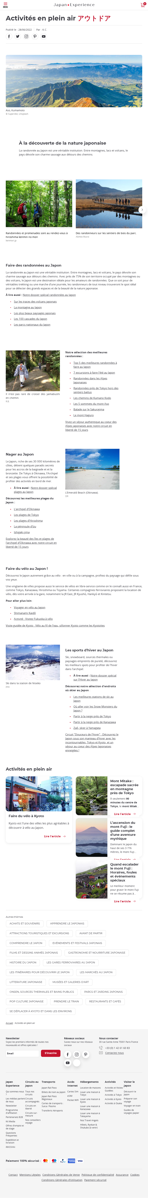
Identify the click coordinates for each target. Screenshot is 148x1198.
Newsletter (11, 1105)
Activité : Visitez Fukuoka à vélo (33, 619)
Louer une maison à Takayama (90, 1115)
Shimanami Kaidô (25, 613)
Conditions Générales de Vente (61, 1174)
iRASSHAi (10, 1147)
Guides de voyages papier (131, 1111)
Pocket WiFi (73, 1100)
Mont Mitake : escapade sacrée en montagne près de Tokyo (124, 787)
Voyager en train (132, 1105)
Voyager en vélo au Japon (29, 607)
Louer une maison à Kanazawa (90, 1107)
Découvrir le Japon (130, 1093)
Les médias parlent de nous (15, 1100)
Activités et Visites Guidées (114, 1089)
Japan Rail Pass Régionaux (49, 1098)
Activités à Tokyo (113, 1094)
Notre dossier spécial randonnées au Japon (49, 295)
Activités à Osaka (113, 1103)
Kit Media (10, 1121)
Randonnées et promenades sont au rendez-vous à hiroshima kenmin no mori (37, 236)
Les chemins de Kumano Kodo (92, 398)
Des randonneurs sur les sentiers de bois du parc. (106, 234)
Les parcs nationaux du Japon (32, 324)
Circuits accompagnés (32, 1100)
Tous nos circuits (29, 1093)
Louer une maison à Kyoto (90, 1100)
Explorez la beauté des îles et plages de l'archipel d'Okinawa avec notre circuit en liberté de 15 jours (31, 542)
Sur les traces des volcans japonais (35, 301)
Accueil (9, 1023)
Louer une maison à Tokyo (90, 1093)
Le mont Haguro (83, 415)
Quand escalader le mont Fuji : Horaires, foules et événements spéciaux (124, 872)
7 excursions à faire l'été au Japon (94, 372)
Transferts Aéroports (52, 1110)
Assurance (122, 1174)
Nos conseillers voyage (33, 1121)
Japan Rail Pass (49, 1087)
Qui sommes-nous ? (15, 1093)
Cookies (135, 1174)
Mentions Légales (30, 1174)
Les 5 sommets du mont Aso (91, 403)
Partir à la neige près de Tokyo (92, 716)
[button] (6, 210)
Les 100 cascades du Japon (30, 319)
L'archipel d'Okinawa (27, 509)
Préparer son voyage (130, 1100)
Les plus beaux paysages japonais (35, 313)
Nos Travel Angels (89, 1120)
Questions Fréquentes (11, 1134)
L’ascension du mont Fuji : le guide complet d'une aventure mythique (123, 831)
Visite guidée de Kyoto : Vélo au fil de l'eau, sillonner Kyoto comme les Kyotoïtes (55, 625)
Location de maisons (90, 1087)
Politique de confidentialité (98, 1174)
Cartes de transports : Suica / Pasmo (53, 1105)
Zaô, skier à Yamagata (87, 728)
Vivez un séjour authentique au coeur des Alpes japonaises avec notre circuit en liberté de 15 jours (91, 426)
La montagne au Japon (28, 307)
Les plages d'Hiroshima (28, 520)
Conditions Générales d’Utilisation (62, 1180)
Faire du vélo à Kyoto (26, 816)
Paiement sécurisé (95, 1180)
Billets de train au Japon (53, 1092)
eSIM (69, 1096)
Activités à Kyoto (113, 1099)
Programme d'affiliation (12, 1111)
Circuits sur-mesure (31, 1114)
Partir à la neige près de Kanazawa (94, 722)
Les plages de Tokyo (26, 515)
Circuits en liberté (30, 1107)
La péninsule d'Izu (25, 526)
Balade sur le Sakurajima (88, 409)
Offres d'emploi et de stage (15, 1127)
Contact (13, 1174)
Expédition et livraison (12, 1141)
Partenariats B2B (14, 1117)
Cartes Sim (72, 1091)
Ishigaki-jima (22, 532)
